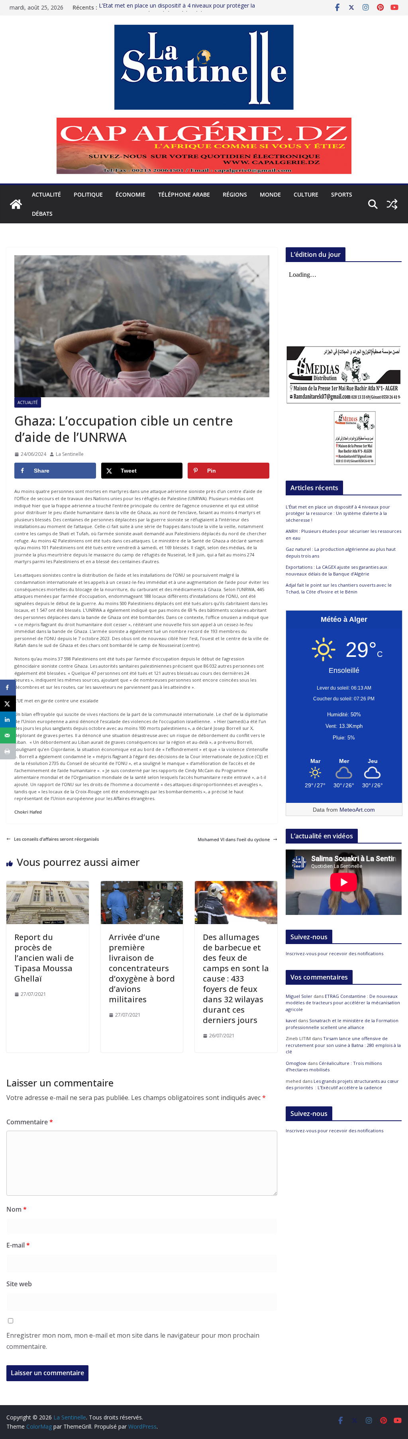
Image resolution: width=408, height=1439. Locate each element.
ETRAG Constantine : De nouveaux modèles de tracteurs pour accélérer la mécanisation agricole (343, 1002)
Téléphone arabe (184, 194)
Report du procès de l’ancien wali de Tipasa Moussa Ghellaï (44, 958)
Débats (42, 213)
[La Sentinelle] (16, 204)
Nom (16, 1209)
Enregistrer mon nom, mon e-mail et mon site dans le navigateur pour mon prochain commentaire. (132, 1341)
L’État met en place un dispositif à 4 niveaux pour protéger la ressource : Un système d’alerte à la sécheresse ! (177, 11)
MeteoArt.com (357, 809)
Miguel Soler (299, 996)
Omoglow (296, 1063)
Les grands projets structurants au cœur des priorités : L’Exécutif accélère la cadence (342, 1084)
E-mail (18, 1245)
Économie (130, 194)
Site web (19, 1283)
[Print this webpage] (8, 751)
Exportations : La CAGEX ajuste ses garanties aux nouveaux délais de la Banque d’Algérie (336, 570)
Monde (270, 194)
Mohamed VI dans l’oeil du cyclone (234, 839)
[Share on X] (8, 704)
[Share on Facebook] (8, 688)
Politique (88, 194)
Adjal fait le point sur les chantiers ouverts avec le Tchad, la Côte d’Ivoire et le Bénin (339, 588)
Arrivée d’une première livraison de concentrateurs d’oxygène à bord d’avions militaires (142, 968)
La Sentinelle (70, 454)
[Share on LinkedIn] (8, 719)
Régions (235, 194)
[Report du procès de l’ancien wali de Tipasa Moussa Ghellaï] (47, 884)
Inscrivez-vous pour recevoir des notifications (334, 953)
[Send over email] (8, 735)
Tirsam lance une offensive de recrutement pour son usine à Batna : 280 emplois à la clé (343, 1045)
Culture (306, 194)
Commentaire (29, 1122)
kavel (291, 1020)
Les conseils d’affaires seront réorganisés (56, 839)
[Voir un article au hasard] (392, 204)
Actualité (46, 194)
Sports (341, 194)
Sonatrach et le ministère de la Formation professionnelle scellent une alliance (342, 1023)
